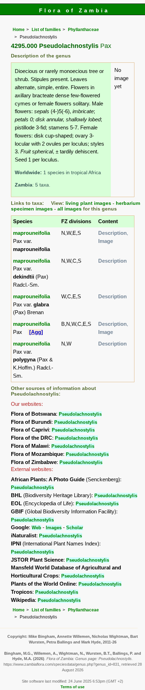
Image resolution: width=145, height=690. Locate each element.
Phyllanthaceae (83, 29)
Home (19, 29)
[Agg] (36, 332)
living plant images (88, 203)
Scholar (74, 527)
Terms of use (72, 687)
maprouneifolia (31, 233)
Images (54, 527)
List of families (46, 29)
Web (36, 527)
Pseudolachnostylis (80, 414)
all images (69, 209)
